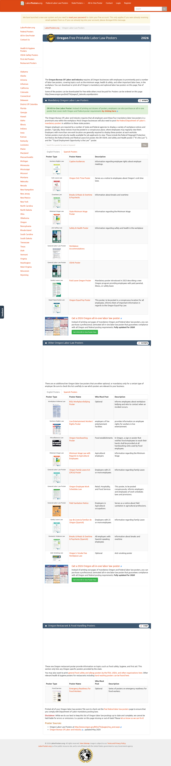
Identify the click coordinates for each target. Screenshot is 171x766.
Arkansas (24, 84)
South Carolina (26, 234)
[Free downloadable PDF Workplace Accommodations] (56, 254)
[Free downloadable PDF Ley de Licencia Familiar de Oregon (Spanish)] (56, 527)
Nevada (23, 186)
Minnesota (24, 165)
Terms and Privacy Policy (116, 743)
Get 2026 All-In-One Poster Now (84, 332)
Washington (25, 263)
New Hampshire (27, 190)
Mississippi (25, 169)
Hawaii (23, 116)
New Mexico (25, 198)
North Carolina (26, 206)
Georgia (23, 112)
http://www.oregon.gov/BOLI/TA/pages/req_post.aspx (97, 727)
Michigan (24, 161)
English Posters (53, 152)
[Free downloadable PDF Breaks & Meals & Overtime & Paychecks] (56, 202)
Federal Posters (26, 32)
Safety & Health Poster (78, 228)
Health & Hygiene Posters (27, 49)
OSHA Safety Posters (29, 55)
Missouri (24, 173)
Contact (109, 3)
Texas (22, 247)
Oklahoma (24, 218)
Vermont (24, 255)
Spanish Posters (70, 152)
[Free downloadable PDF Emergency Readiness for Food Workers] (56, 696)
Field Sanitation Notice (78, 503)
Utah (22, 251)
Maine (22, 149)
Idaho (22, 120)
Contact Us (25, 40)
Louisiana (24, 145)
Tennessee (24, 242)
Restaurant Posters (28, 63)
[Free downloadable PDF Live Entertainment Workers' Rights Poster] (56, 429)
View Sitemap (85, 743)
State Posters (77, 3)
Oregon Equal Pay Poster (79, 300)
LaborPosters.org (27, 27)
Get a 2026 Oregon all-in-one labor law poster (96, 318)
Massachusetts (26, 157)
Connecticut (25, 96)
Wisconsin (24, 271)
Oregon (23, 222)
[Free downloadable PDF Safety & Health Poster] (56, 236)
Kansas (23, 137)
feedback (2, 312)
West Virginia (26, 267)
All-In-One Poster (95, 3)
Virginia (23, 259)
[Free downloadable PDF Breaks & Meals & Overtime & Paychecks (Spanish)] (56, 544)
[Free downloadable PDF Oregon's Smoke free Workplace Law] (56, 558)
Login (118, 3)
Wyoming (24, 275)
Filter (145, 145)
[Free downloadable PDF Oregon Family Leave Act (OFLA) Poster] (56, 477)
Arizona (23, 80)
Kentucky (24, 141)
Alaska (23, 76)
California (24, 88)
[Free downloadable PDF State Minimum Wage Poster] (56, 219)
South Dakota (26, 238)
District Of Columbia (29, 104)
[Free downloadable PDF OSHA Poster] (56, 271)
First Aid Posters (27, 59)
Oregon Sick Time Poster (79, 178)
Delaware (24, 100)
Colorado (24, 92)
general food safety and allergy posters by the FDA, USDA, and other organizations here (105, 673)
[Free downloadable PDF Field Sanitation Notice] (56, 511)
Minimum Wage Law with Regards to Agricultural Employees (79, 456)
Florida (23, 108)
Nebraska (24, 181)
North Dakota (26, 210)
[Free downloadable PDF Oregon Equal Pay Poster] (56, 308)
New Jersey (25, 194)
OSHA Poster (74, 263)
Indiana (23, 129)
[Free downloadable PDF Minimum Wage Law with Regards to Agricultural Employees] (56, 461)
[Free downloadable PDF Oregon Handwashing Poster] (56, 443)
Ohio (22, 214)
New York (24, 202)
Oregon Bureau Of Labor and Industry (66, 730)
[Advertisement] (96, 60)
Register (127, 3)
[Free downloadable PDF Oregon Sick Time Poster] (56, 186)
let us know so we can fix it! (132, 718)
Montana (24, 177)
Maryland (24, 153)
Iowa (22, 133)
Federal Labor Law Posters (57, 3)
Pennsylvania (25, 226)
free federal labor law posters (116, 709)
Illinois (23, 125)
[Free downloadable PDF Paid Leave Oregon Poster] (56, 290)
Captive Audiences (77, 161)
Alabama (24, 72)
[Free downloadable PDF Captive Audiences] (56, 169)
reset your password (77, 17)
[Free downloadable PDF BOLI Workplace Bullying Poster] (56, 411)
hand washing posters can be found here (112, 675)
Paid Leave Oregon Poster (80, 280)
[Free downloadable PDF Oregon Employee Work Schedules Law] (56, 494)
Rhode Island (25, 230)
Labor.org (33, 3)
